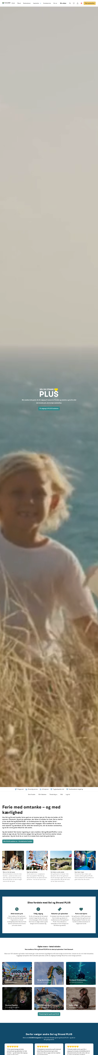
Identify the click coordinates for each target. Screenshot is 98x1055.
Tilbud (19, 3)
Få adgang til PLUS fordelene (49, 408)
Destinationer (27, 3)
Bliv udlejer (63, 3)
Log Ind (68, 794)
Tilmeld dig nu (53, 794)
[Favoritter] (73, 3)
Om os (55, 3)
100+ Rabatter (42, 794)
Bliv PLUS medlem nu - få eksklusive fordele (18, 841)
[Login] (77, 3)
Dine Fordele (31, 794)
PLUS (13, 3)
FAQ (61, 794)
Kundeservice (47, 3)
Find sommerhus (89, 3)
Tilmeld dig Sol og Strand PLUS (49, 1014)
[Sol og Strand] (6, 3)
